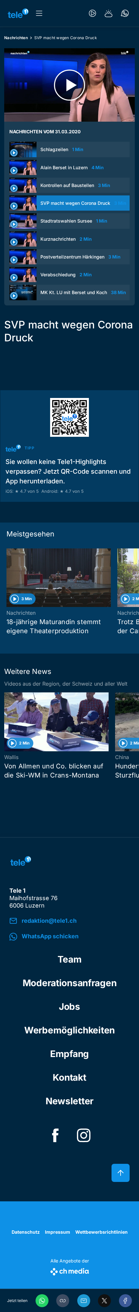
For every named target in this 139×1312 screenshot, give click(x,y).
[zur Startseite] (18, 13)
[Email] (83, 1300)
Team (70, 959)
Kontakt (69, 1077)
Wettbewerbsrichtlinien (101, 1232)
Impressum (57, 1232)
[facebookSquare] (55, 1135)
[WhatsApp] (42, 1300)
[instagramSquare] (84, 1135)
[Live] (92, 13)
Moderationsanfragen (70, 982)
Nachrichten (16, 37)
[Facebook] (125, 1300)
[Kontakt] (125, 13)
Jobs (69, 1006)
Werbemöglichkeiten (69, 1030)
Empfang (69, 1053)
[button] (62, 1300)
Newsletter (69, 1101)
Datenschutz (26, 1232)
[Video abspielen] (69, 85)
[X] (104, 1300)
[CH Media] (69, 1270)
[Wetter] (108, 13)
